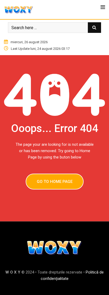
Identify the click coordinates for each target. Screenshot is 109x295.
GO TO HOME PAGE (54, 181)
